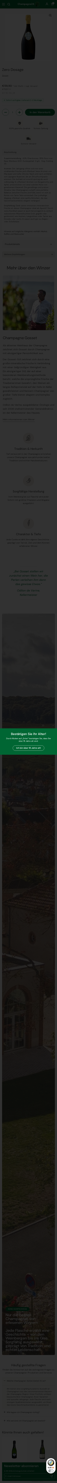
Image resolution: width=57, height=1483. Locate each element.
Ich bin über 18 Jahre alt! (28, 747)
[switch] (50, 1470)
